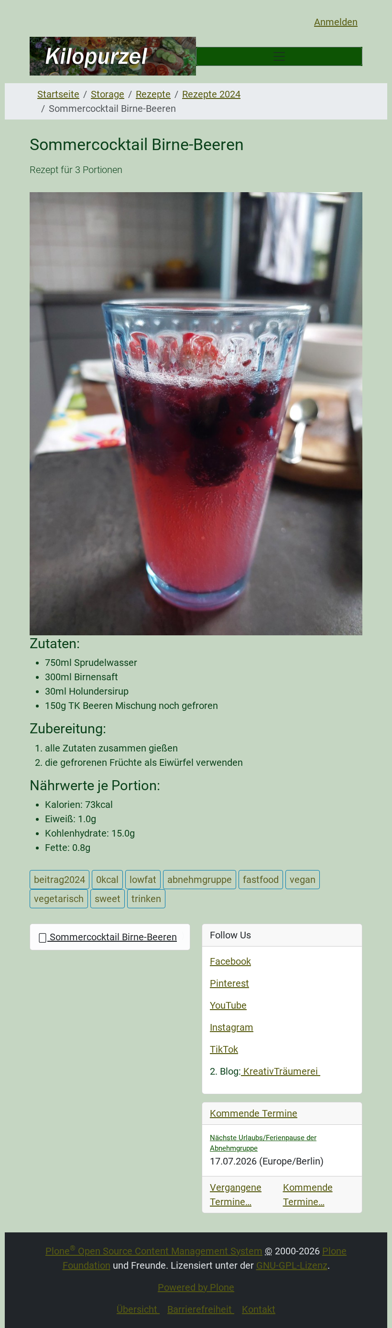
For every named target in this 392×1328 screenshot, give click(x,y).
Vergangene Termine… (235, 1195)
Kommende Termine (253, 1113)
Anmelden (336, 22)
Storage (107, 94)
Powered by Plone (196, 1287)
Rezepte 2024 (211, 94)
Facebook (230, 961)
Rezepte (153, 94)
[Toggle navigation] (279, 56)
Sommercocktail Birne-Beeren (112, 937)
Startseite (58, 94)
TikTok (224, 1049)
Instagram (231, 1027)
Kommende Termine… (308, 1195)
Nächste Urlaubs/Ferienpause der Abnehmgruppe (263, 1143)
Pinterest (229, 983)
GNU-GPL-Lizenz (291, 1265)
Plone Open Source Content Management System (153, 1251)
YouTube (228, 1005)
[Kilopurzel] (113, 56)
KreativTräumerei (280, 1071)
